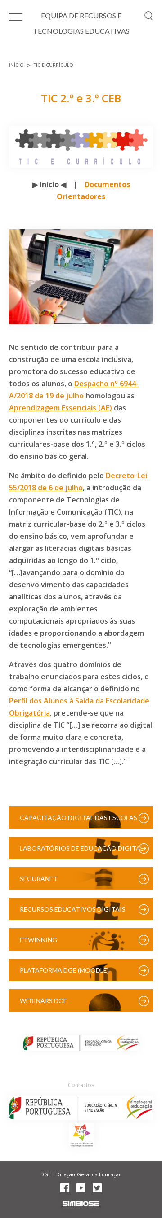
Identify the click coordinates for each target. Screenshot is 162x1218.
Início (16, 65)
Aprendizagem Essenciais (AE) (60, 408)
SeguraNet (39, 878)
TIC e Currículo (53, 65)
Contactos (81, 1085)
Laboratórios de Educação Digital (82, 848)
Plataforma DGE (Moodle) (64, 970)
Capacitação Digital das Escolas (78, 817)
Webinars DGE (43, 1000)
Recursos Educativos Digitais (73, 909)
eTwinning (38, 939)
